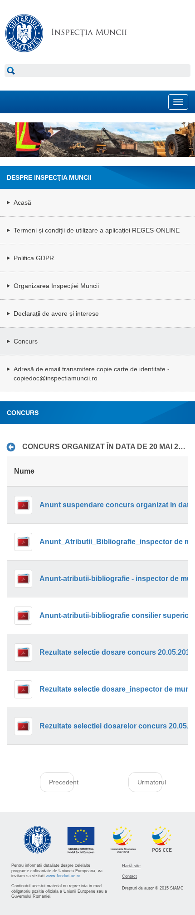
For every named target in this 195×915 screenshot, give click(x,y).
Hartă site (131, 866)
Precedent (61, 782)
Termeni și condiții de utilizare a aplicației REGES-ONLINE (97, 230)
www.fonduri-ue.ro (63, 876)
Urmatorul (149, 782)
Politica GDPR (34, 258)
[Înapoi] (13, 447)
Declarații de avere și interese (56, 313)
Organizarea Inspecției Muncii (56, 285)
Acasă (22, 202)
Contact (129, 876)
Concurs (26, 341)
